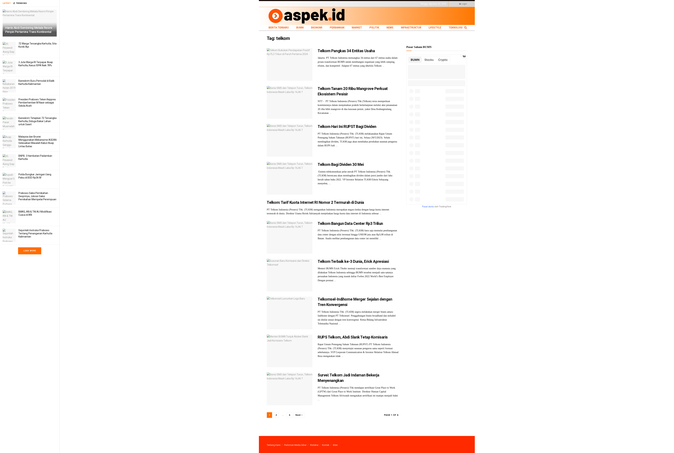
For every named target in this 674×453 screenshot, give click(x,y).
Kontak (325, 445)
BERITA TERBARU (275, 4)
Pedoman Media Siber (295, 445)
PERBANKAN (312, 4)
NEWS (342, 4)
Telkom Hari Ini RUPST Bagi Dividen (347, 126)
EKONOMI (298, 4)
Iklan (335, 445)
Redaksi (314, 445)
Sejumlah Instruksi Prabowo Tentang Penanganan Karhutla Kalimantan (35, 233)
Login (464, 4)
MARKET (324, 4)
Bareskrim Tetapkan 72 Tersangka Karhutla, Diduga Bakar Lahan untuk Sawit (37, 121)
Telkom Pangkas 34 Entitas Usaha (346, 51)
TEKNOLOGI (383, 4)
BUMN (289, 4)
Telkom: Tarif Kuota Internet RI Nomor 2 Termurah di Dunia (315, 202)
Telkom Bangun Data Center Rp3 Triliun (350, 223)
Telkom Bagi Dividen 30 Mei (341, 164)
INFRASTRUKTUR (356, 4)
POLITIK (334, 4)
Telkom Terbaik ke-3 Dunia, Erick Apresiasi (353, 261)
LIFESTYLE (371, 4)
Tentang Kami (273, 445)
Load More (29, 251)
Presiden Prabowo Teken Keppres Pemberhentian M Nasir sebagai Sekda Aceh (37, 102)
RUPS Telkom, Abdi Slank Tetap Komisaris (353, 337)
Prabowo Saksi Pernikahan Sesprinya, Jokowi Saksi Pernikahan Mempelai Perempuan (37, 196)
